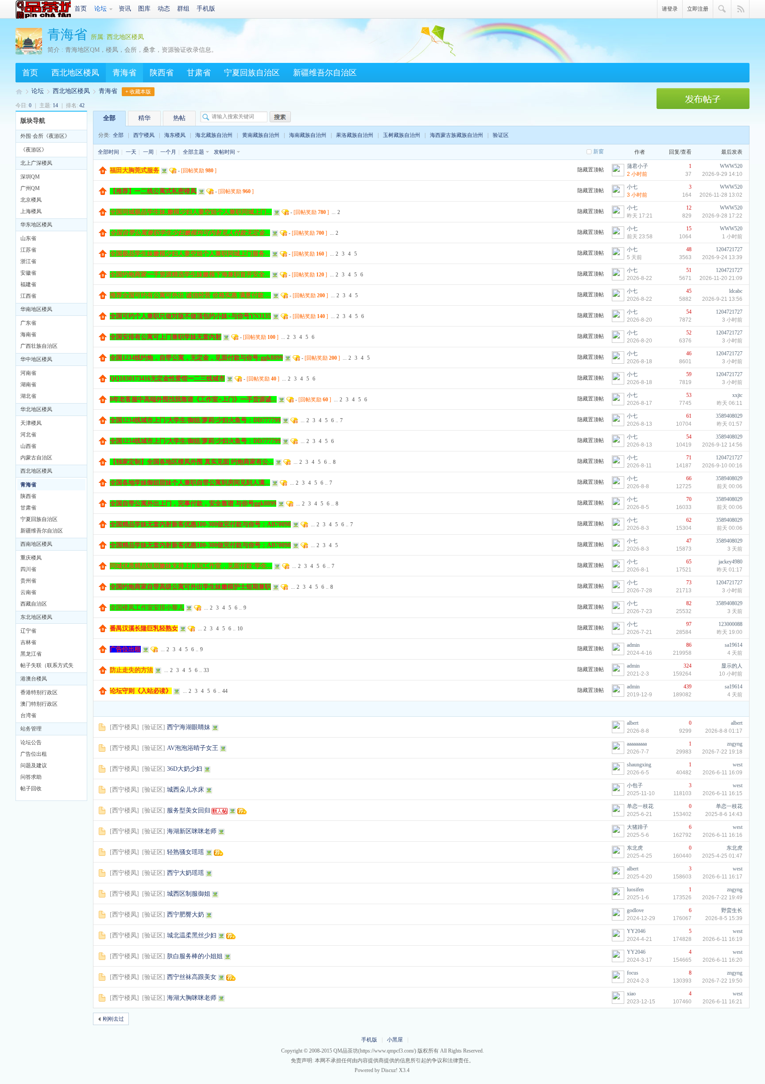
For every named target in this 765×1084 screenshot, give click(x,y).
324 (688, 666)
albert (632, 723)
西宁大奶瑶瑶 (185, 873)
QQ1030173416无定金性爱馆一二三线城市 (167, 378)
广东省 (28, 323)
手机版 (206, 8)
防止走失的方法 (131, 670)
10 (240, 629)
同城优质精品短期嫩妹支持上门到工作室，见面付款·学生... (191, 566)
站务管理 (31, 729)
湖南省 (28, 384)
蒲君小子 (637, 166)
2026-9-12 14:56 (722, 445)
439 (688, 687)
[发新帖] (703, 107)
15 (689, 228)
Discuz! (389, 1070)
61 (689, 416)
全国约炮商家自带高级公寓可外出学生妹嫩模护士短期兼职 (190, 586)
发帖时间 (224, 152)
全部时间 (108, 152)
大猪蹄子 (637, 827)
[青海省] (28, 53)
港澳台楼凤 (33, 679)
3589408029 (729, 416)
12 (689, 208)
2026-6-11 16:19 (722, 939)
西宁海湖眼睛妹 (188, 727)
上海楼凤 (31, 211)
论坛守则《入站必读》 (141, 691)
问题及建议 (33, 765)
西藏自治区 (33, 604)
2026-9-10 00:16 (722, 465)
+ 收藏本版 (138, 92)
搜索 (722, 9)
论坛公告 (31, 742)
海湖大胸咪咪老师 (191, 998)
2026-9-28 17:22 (722, 216)
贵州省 (28, 581)
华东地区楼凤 (36, 224)
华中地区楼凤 (36, 359)
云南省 (28, 592)
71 (689, 458)
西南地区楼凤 (36, 544)
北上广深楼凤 (36, 163)
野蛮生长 (731, 910)
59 (689, 374)
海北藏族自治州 (213, 135)
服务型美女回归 (188, 810)
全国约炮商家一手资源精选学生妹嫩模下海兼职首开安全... (190, 274)
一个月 (168, 152)
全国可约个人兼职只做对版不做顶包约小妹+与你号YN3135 (190, 316)
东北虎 (635, 848)
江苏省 (28, 250)
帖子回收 (31, 788)
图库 (144, 8)
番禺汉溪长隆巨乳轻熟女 (144, 628)
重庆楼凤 (31, 558)
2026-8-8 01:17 (723, 731)
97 (689, 624)
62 (689, 520)
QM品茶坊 (43, 9)
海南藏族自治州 (307, 135)
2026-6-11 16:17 (722, 877)
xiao (631, 994)
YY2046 (636, 931)
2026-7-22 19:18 (722, 752)
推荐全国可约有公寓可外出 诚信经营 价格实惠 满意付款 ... (190, 295)
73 (689, 582)
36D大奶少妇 (184, 768)
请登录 (670, 9)
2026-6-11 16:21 (722, 1002)
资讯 (125, 8)
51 (689, 270)
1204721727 (729, 249)
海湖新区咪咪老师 (191, 831)
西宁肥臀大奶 (185, 914)
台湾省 (28, 715)
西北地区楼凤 (75, 72)
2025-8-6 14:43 (723, 814)
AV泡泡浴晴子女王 (192, 748)
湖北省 (28, 396)
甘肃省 (199, 72)
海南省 (28, 334)
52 (689, 333)
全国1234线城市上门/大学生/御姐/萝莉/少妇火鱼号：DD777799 (195, 420)
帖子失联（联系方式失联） (46, 666)
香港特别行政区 (39, 692)
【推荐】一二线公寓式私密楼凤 (153, 191)
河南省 (28, 373)
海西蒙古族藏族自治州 (456, 135)
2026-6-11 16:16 (722, 835)
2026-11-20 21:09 (720, 278)
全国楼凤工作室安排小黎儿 (147, 607)
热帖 (179, 118)
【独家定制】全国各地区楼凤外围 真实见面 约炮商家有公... (192, 461)
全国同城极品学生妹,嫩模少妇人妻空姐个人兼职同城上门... (191, 212)
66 (689, 478)
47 (689, 541)
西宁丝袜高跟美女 (191, 977)
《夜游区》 (33, 150)
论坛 (100, 8)
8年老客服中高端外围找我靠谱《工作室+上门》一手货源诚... (193, 399)
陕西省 (162, 72)
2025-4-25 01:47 (722, 856)
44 (225, 691)
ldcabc (735, 291)
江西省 (28, 296)
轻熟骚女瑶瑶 (185, 852)
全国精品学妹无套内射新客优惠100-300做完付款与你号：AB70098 (200, 524)
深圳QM (30, 177)
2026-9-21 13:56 (722, 299)
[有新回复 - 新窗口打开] (102, 729)
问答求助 (31, 777)
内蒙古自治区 (36, 458)
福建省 (28, 284)
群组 (183, 8)
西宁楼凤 (144, 135)
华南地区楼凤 (36, 309)
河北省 (28, 434)
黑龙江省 (31, 654)
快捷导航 (740, 9)
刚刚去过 (113, 1019)
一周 (148, 152)
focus (632, 973)
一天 (131, 152)
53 (689, 395)
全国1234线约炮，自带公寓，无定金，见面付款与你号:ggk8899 (196, 357)
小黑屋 (395, 1040)
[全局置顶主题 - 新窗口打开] (103, 172)
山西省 (28, 446)
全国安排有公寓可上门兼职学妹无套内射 (165, 337)
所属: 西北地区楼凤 (117, 37)
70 (689, 499)
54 (689, 312)
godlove (635, 910)
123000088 (730, 624)
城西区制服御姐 (188, 893)
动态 (164, 8)
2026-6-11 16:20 (722, 960)
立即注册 (697, 9)
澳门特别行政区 (39, 704)
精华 (144, 118)
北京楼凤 (31, 200)
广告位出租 (33, 754)
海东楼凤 (174, 135)
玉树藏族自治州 (401, 135)
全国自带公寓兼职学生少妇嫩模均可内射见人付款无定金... (190, 232)
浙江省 (28, 261)
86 (689, 645)
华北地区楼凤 (36, 409)
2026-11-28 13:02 (720, 195)
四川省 (28, 569)
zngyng (734, 744)
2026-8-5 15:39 (723, 918)
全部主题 (193, 152)
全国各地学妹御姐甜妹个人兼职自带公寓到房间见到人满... (190, 482)
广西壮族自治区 (39, 346)
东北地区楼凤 (36, 617)
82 (689, 603)
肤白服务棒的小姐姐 (195, 956)
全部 (109, 118)
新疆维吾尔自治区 (325, 72)
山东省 (28, 238)
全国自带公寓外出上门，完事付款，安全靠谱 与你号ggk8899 (193, 503)
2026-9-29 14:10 (722, 174)
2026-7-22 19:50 (722, 981)
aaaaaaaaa (637, 744)
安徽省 (28, 273)
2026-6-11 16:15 (722, 793)
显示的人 (731, 666)
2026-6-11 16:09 (722, 772)
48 (689, 249)
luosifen (635, 889)
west (737, 765)
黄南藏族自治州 (260, 135)
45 (689, 291)
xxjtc (737, 395)
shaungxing (639, 765)
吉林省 (28, 642)
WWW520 (731, 166)
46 (689, 353)
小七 (632, 187)
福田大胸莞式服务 (134, 170)
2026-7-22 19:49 (722, 897)
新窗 (598, 151)
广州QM (30, 188)
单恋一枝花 (640, 806)
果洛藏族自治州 (354, 135)
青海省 (67, 34)
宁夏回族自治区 (252, 72)
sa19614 (733, 645)
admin (633, 645)
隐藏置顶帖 (590, 170)
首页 (80, 8)
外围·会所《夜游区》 (45, 136)
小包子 (635, 785)
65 (689, 562)
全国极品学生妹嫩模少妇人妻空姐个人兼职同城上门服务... (190, 253)
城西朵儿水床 (185, 789)
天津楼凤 (31, 423)
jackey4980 (730, 562)
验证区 (501, 135)
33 (206, 670)
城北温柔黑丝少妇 (191, 935)
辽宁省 (28, 631)
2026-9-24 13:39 (722, 257)
